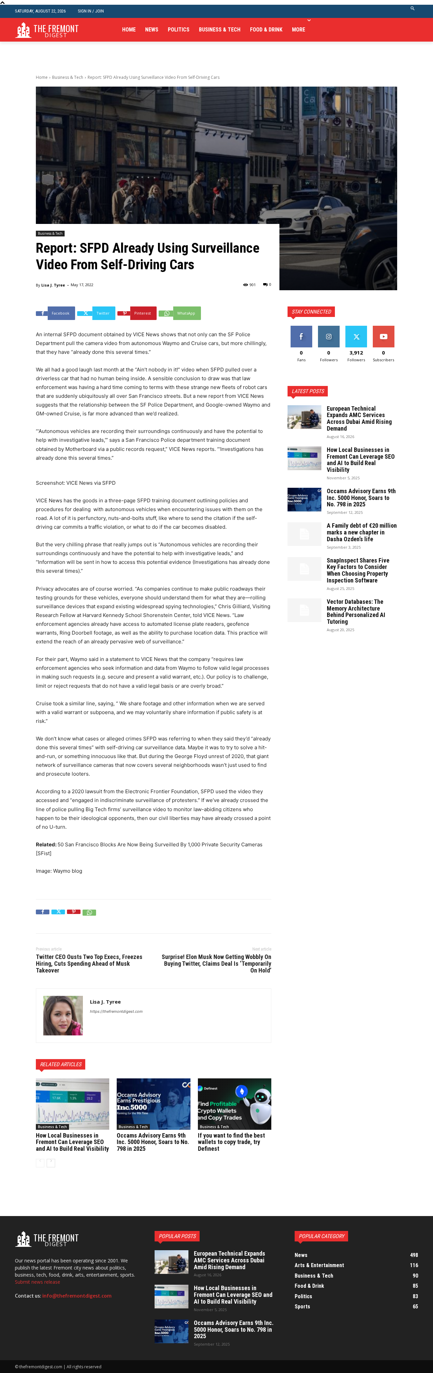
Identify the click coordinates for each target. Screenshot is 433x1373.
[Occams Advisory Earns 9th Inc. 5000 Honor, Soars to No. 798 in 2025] (153, 1104)
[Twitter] (58, 916)
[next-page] (51, 1163)
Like (301, 328)
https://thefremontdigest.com (116, 1011)
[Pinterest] (74, 916)
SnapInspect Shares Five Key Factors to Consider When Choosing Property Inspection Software (358, 570)
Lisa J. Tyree (53, 285)
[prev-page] (40, 1163)
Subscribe (383, 328)
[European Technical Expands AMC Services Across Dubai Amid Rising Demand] (304, 417)
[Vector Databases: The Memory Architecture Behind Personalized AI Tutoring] (304, 610)
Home (42, 77)
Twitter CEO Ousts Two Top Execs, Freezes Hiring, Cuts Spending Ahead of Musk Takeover (89, 963)
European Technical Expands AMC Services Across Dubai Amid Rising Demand (359, 418)
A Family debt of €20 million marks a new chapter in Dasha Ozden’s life (362, 532)
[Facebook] (42, 916)
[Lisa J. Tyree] (63, 1015)
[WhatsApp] (89, 916)
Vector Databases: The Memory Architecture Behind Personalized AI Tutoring (356, 611)
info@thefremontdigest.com (77, 1296)
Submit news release (37, 1282)
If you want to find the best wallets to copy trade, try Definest (231, 1142)
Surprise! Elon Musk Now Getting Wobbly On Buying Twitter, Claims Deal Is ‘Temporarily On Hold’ (216, 963)
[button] (413, 11)
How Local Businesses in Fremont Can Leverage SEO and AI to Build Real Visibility (72, 1142)
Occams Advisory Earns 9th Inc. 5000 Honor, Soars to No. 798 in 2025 (153, 1142)
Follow (329, 328)
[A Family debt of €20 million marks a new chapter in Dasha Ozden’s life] (304, 534)
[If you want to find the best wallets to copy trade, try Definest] (234, 1104)
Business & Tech (67, 77)
